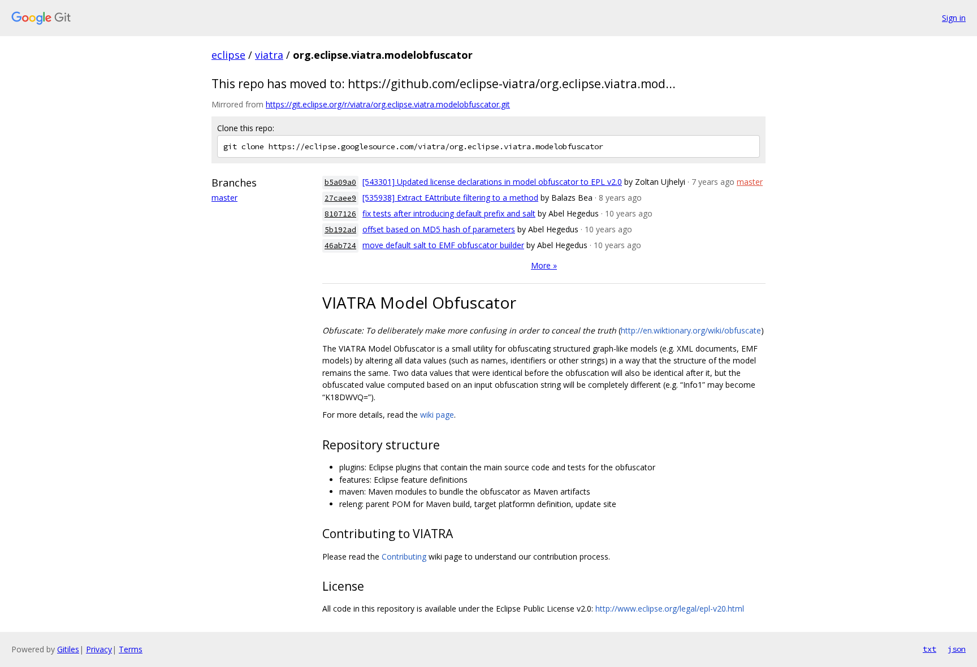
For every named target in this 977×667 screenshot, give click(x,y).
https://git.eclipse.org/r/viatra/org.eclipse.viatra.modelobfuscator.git (388, 104)
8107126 (340, 214)
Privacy (99, 649)
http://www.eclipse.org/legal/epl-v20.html (669, 608)
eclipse (228, 55)
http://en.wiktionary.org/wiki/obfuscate (691, 330)
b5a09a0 (340, 182)
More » (544, 265)
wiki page (437, 414)
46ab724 (340, 245)
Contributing (404, 556)
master (224, 197)
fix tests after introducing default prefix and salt (448, 213)
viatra (269, 55)
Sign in (954, 17)
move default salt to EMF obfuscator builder (443, 245)
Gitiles (68, 649)
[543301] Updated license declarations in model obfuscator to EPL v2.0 (492, 181)
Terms (130, 649)
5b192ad (340, 230)
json (957, 649)
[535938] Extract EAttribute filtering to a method (450, 197)
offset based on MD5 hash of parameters (438, 229)
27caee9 (340, 198)
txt (929, 649)
